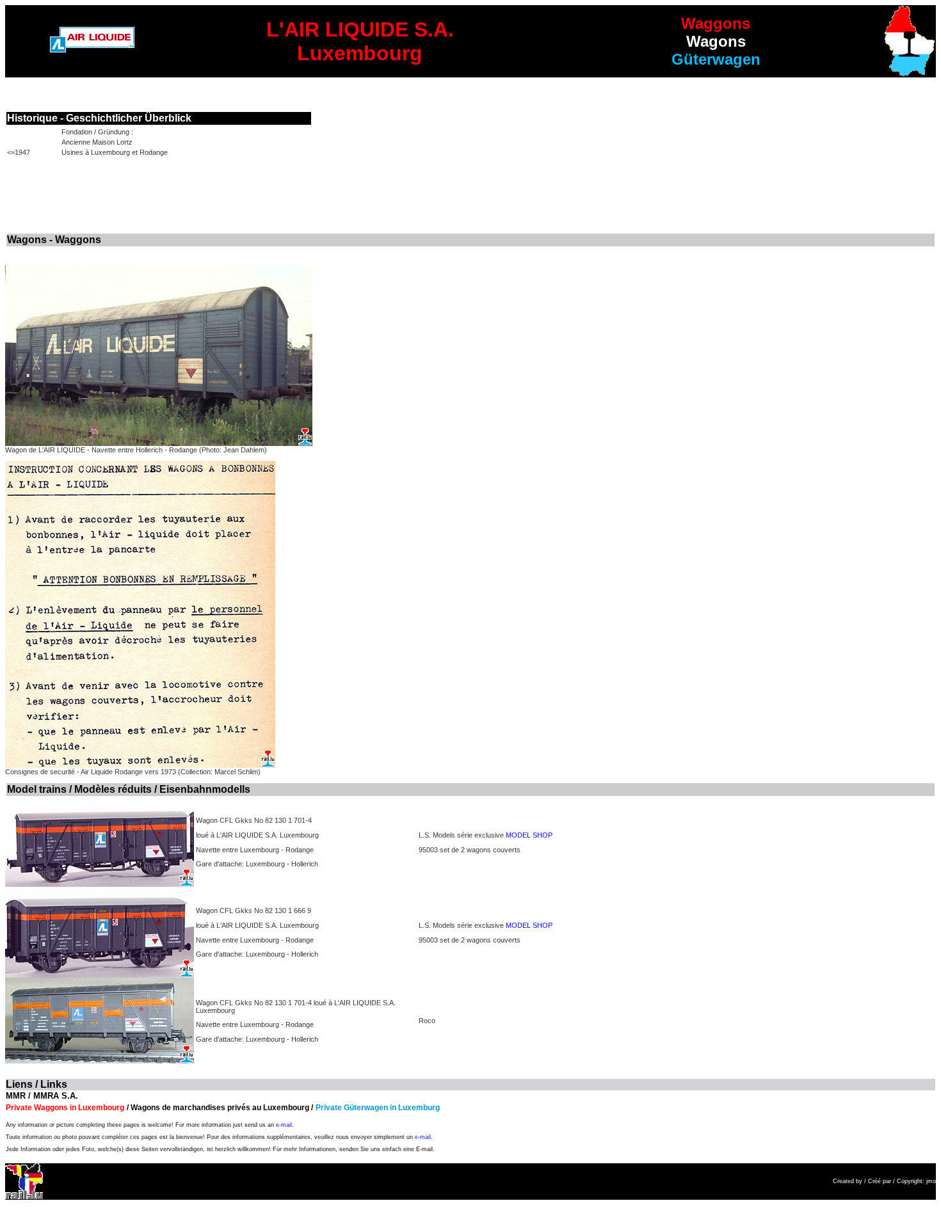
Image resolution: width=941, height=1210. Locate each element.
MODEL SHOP (529, 835)
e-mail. (285, 1125)
